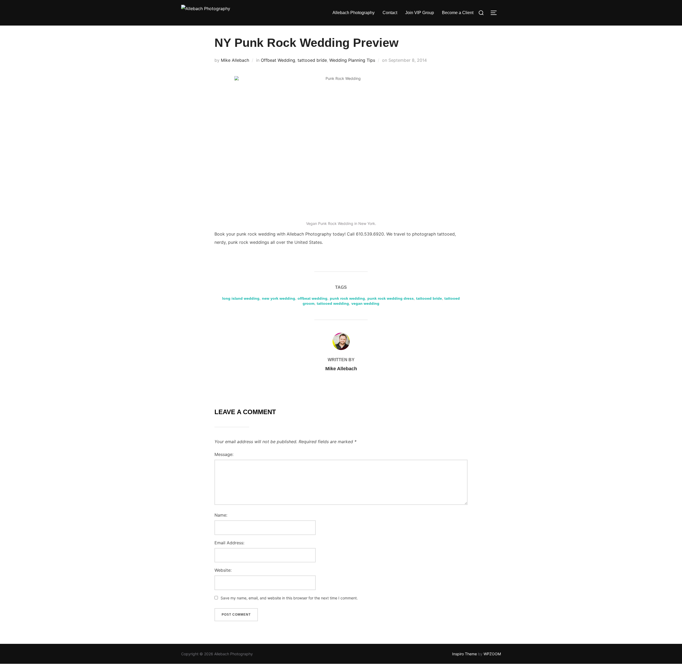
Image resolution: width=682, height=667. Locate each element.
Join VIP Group (419, 12)
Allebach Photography (353, 12)
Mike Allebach (235, 60)
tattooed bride (312, 60)
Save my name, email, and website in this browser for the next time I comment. (289, 598)
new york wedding (278, 298)
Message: (223, 454)
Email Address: (229, 542)
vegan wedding (365, 303)
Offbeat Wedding (278, 60)
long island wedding (240, 298)
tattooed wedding (333, 303)
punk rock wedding (347, 298)
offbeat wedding (312, 298)
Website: (223, 570)
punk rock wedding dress (390, 298)
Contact (390, 12)
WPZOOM (492, 654)
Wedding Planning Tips (352, 60)
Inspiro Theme (464, 654)
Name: (220, 515)
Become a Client (457, 12)
